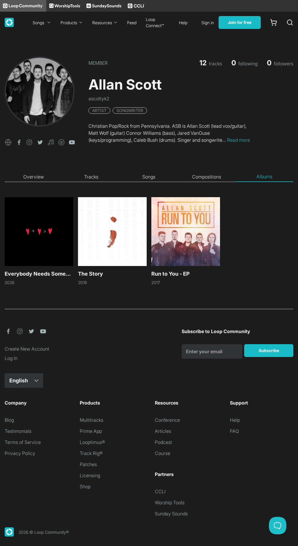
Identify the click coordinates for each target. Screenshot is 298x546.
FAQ (234, 431)
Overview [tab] (33, 177)
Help (183, 22)
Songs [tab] (148, 177)
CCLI (160, 491)
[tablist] (149, 177)
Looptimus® (92, 442)
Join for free (239, 22)
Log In (11, 358)
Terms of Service (23, 442)
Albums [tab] (264, 176)
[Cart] (273, 22)
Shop (85, 486)
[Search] (289, 22)
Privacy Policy (20, 453)
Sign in (207, 22)
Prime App (91, 431)
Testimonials (18, 431)
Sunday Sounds (171, 514)
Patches (88, 464)
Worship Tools (170, 502)
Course (162, 453)
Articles (163, 431)
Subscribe (269, 350)
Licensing (90, 475)
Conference (167, 420)
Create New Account (27, 349)
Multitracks (91, 420)
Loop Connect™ (155, 22)
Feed (131, 22)
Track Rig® (91, 453)
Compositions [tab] (206, 177)
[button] (8, 142)
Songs (38, 22)
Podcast (163, 442)
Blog (9, 420)
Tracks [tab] (91, 177)
